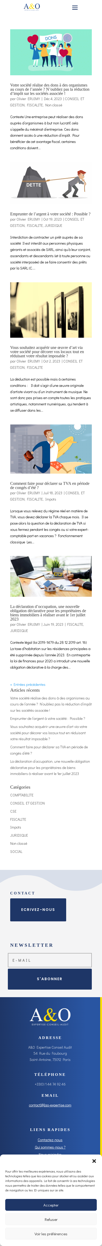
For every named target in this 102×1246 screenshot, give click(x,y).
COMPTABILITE (21, 795)
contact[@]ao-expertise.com (50, 1105)
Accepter (51, 1205)
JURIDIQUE (53, 225)
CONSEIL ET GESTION (27, 803)
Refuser (51, 1219)
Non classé (53, 104)
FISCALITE (35, 104)
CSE (13, 811)
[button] (94, 1161)
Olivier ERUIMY (28, 98)
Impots (50, 499)
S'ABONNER (50, 978)
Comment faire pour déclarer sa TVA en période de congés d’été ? (49, 485)
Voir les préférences (51, 1233)
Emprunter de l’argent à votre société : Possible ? (50, 214)
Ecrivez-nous (38, 909)
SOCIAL (16, 851)
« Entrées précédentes (28, 684)
